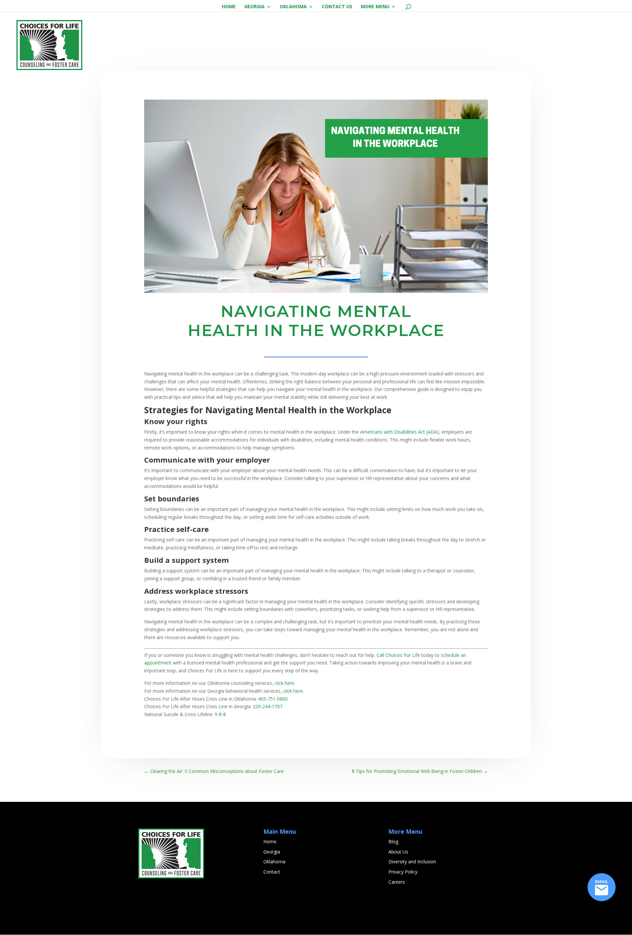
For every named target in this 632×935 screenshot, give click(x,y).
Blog (393, 841)
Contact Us (337, 7)
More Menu (375, 7)
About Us (398, 852)
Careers (396, 882)
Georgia (254, 7)
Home (229, 7)
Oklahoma (293, 7)
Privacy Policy (402, 872)
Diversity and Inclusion (412, 861)
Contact (271, 872)
